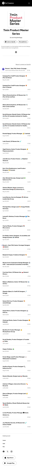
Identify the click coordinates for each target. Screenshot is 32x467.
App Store (10, 458)
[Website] (16, 52)
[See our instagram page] (11, 451)
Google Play (10, 463)
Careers (4, 440)
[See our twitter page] (8, 451)
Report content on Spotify (23, 64)
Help (4, 446)
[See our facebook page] (4, 451)
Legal (4, 443)
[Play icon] (3, 69)
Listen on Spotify (11, 42)
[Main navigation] (29, 3)
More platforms (23, 42)
